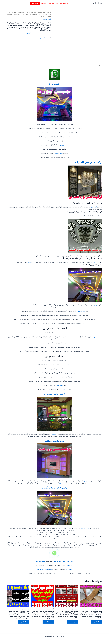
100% (29, 262)
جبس (71, 561)
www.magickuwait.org (61, 3)
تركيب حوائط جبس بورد (54, 394)
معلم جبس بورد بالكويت (54, 487)
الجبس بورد (94, 207)
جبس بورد (54, 83)
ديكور (46, 569)
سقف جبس (69, 569)
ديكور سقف (70, 565)
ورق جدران (40, 569)
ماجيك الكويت (96, 3)
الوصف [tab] (100, 65)
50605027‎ (51, 3)
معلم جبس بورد (95, 262)
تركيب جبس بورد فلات (54, 440)
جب (88, 319)
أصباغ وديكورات (41, 12)
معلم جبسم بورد (40, 561)
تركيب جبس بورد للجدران (88, 162)
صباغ (50, 569)
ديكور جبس (66, 561)
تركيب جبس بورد (58, 153)
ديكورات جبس (57, 561)
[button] (35, 3)
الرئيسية (49, 12)
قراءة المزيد (97, 621)
